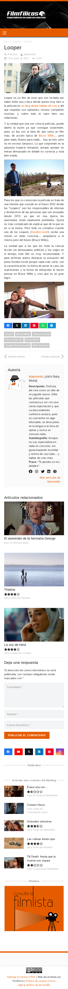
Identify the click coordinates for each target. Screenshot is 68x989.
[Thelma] (34, 569)
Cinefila (27, 653)
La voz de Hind (15, 645)
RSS (33, 977)
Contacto (23, 977)
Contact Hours (36, 804)
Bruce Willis (46, 135)
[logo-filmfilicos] (26, 15)
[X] (29, 751)
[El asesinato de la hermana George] (34, 518)
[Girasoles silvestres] (14, 825)
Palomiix (25, 598)
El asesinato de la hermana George (29, 538)
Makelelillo (30, 54)
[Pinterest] (50, 751)
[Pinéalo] (34, 325)
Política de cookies (36, 981)
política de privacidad (38, 985)
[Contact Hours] (14, 808)
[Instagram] (60, 751)
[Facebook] (8, 751)
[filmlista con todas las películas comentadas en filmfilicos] (34, 930)
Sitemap (11, 977)
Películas (12, 54)
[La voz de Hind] (34, 625)
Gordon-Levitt (39, 232)
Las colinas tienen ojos (41, 839)
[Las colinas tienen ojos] (14, 843)
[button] (5, 33)
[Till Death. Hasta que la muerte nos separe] (14, 862)
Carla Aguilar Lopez (37, 812)
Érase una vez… (37, 787)
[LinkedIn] (39, 751)
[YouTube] (19, 751)
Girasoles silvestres (39, 821)
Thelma (9, 589)
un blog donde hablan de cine (39, 105)
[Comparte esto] (8, 325)
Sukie (26, 543)
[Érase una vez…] (14, 791)
